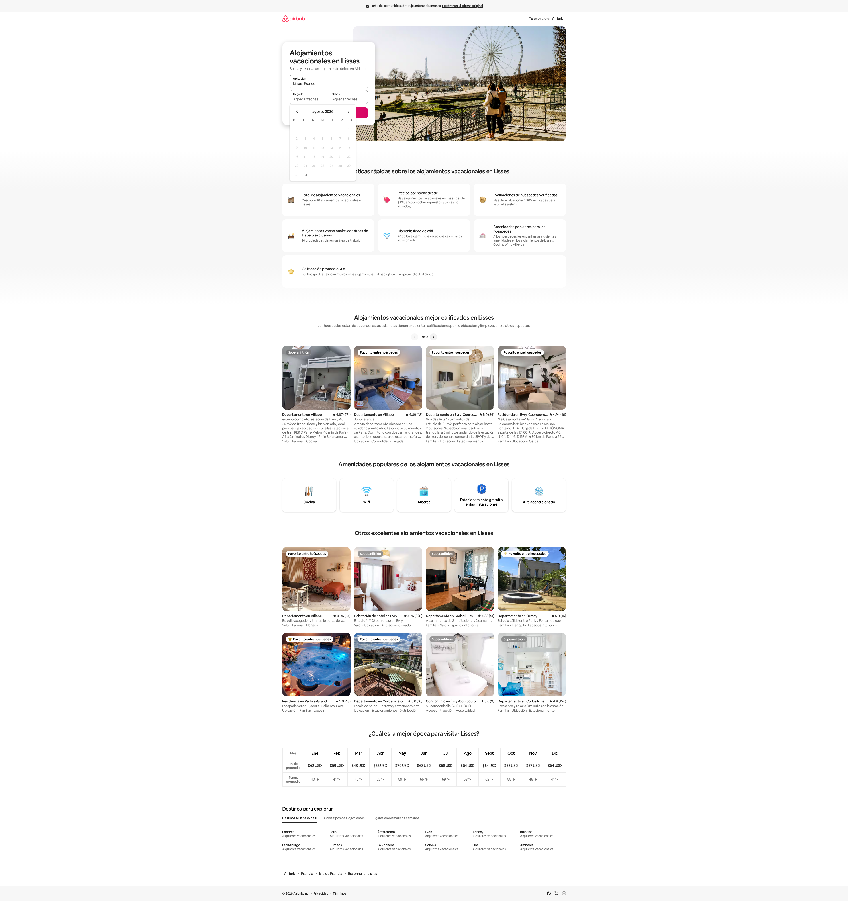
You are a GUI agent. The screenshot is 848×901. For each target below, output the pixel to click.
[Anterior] (414, 336)
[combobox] (328, 83)
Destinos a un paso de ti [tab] (299, 818)
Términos (339, 893)
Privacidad (321, 893)
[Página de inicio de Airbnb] (293, 18)
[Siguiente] (433, 336)
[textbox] (309, 99)
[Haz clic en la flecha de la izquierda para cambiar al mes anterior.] (297, 111)
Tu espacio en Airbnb (546, 18)
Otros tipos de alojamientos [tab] (344, 818)
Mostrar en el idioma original (462, 6)
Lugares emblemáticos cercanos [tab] (395, 818)
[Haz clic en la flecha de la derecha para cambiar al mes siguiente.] (348, 111)
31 (305, 175)
